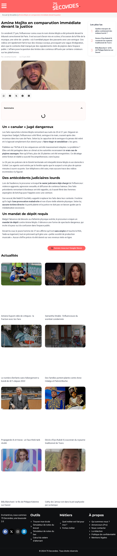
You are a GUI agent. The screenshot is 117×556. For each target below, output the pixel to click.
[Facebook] (5, 531)
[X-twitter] (11, 531)
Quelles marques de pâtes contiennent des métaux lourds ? (103, 31)
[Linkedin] (24, 531)
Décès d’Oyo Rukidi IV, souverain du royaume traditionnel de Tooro (103, 40)
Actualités (13, 15)
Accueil (5, 15)
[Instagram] (18, 531)
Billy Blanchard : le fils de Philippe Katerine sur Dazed (104, 50)
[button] (3, 95)
